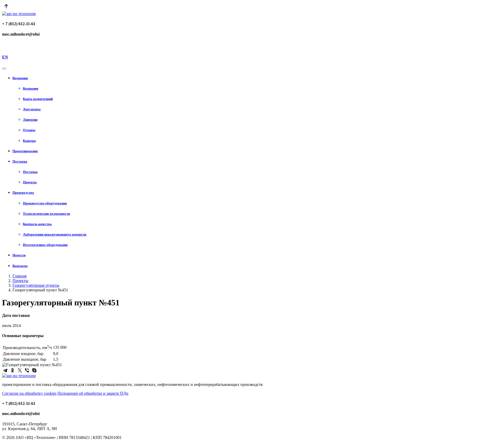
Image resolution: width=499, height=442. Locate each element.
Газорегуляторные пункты (35, 285)
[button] (254, 78)
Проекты (20, 280)
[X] (20, 370)
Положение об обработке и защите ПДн (92, 393)
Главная (19, 276)
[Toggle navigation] (4, 68)
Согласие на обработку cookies (29, 393)
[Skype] (34, 370)
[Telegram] (5, 370)
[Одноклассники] (12, 370)
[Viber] (27, 370)
